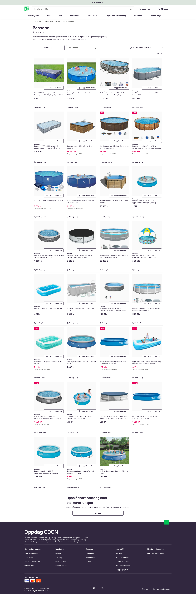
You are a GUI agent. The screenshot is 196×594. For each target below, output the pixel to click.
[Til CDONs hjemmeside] (26, 9)
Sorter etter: (138, 48)
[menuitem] (33, 15)
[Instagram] (94, 589)
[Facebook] (102, 589)
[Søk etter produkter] (130, 9)
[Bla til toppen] (166, 522)
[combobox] (83, 9)
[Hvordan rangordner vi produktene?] (131, 48)
